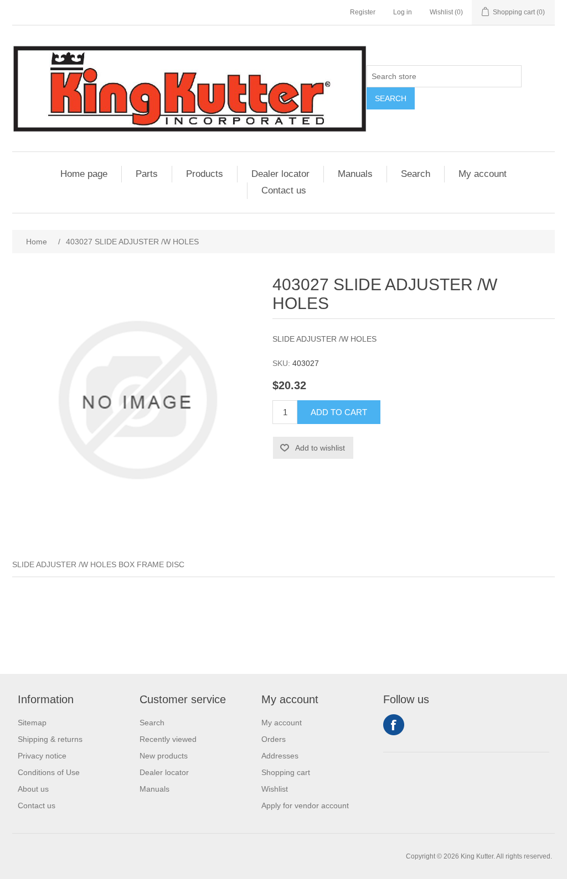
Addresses (279, 755)
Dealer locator (280, 174)
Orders (273, 739)
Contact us (283, 190)
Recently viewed (168, 739)
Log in (402, 12)
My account (482, 174)
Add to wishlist (320, 447)
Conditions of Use (49, 772)
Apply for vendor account (305, 805)
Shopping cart (285, 772)
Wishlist (274, 788)
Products (204, 174)
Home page (83, 174)
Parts (147, 174)
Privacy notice (42, 755)
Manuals (355, 174)
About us (33, 788)
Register (362, 12)
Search (390, 98)
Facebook (393, 724)
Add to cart (339, 412)
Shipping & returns (50, 739)
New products (164, 755)
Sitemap (32, 722)
